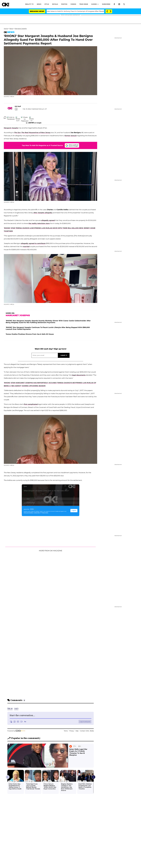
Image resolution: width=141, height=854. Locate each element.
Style (47, 4)
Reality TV (29, 4)
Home (6, 28)
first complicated (31, 404)
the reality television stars (39, 223)
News (11, 28)
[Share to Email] (31, 117)
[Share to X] (18, 117)
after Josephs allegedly (42, 213)
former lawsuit (71, 136)
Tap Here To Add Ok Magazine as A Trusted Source (42, 145)
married (26, 246)
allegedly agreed (48, 220)
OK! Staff (18, 106)
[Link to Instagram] (119, 4)
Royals (55, 4)
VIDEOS (73, 4)
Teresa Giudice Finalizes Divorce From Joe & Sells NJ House (30, 334)
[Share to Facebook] (11, 117)
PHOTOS (64, 4)
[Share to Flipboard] (24, 117)
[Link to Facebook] (114, 4)
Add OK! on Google (34, 123)
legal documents (79, 375)
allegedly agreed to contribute (33, 243)
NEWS (39, 4)
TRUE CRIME (83, 4)
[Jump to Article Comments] (5, 117)
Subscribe (106, 4)
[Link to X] (124, 4)
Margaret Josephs (21, 28)
